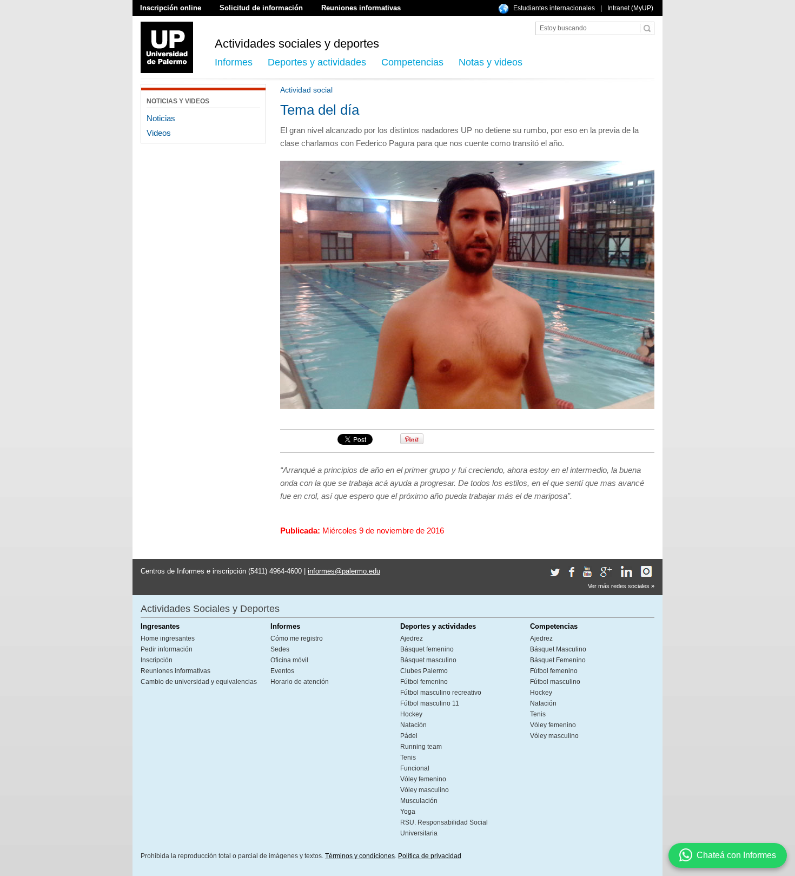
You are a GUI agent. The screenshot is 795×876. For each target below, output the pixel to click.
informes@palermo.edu (344, 571)
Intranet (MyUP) (630, 8)
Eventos (282, 671)
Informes (234, 62)
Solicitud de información (261, 8)
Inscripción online (170, 8)
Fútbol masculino (555, 682)
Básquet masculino (428, 660)
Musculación (419, 801)
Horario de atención (299, 682)
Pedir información (167, 649)
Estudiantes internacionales (554, 8)
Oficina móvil (289, 660)
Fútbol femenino (424, 682)
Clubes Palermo (424, 671)
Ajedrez (411, 638)
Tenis (408, 757)
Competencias (412, 62)
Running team (421, 746)
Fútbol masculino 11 (429, 703)
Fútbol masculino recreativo (440, 692)
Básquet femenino (427, 649)
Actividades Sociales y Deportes (210, 608)
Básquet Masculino (558, 649)
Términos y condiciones (360, 856)
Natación (413, 725)
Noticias (161, 118)
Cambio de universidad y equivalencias (199, 682)
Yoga (407, 811)
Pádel (409, 736)
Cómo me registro (296, 638)
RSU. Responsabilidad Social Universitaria (444, 828)
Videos (159, 132)
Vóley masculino (424, 790)
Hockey (411, 714)
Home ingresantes (168, 638)
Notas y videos (490, 62)
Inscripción (157, 660)
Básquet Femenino (558, 660)
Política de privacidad (429, 856)
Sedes (279, 649)
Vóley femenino (423, 779)
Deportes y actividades (317, 62)
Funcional (414, 768)
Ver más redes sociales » (621, 586)
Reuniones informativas (361, 8)
